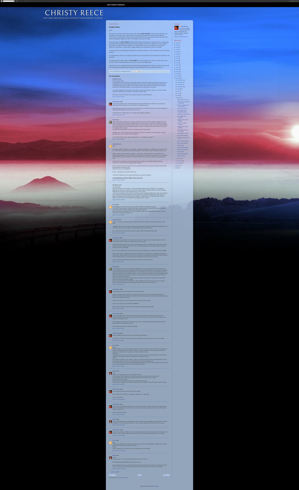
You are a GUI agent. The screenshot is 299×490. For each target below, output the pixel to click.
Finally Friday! (180, 145)
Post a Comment (115, 472)
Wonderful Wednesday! (183, 141)
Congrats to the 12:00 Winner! (182, 120)
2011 (177, 76)
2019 (177, 58)
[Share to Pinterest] (140, 71)
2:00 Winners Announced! (183, 114)
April (178, 97)
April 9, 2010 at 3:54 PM (118, 308)
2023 (177, 49)
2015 (177, 67)
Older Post (166, 475)
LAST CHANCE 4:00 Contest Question (182, 111)
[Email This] (134, 71)
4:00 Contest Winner (182, 108)
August (179, 89)
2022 (177, 52)
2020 (177, 56)
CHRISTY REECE (74, 13)
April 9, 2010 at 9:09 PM (118, 384)
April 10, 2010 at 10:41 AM (119, 435)
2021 (177, 54)
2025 (177, 45)
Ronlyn (114, 119)
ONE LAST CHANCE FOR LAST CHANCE (183, 106)
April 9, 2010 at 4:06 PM (118, 340)
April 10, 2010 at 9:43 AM (119, 425)
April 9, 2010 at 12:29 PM (119, 233)
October (179, 84)
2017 (177, 63)
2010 (177, 78)
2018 (177, 60)
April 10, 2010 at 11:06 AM (119, 450)
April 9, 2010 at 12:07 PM (119, 199)
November (180, 82)
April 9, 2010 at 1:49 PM (118, 284)
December (180, 80)
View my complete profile (180, 36)
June (178, 93)
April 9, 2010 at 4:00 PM (118, 328)
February (179, 161)
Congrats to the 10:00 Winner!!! (182, 127)
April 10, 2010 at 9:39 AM (119, 414)
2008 (177, 168)
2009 (177, 165)
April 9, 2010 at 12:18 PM (118, 215)
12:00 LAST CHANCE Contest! (182, 123)
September (180, 86)
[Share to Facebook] (138, 71)
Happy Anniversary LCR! (183, 99)
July (178, 91)
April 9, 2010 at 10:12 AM (118, 96)
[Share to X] (137, 71)
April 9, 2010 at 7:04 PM (118, 366)
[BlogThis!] (135, 71)
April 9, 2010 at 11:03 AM (118, 139)
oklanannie (115, 144)
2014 (177, 69)
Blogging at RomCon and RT (183, 138)
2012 (177, 74)
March (179, 158)
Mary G (114, 371)
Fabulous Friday (181, 156)
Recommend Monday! (182, 135)
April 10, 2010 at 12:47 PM (119, 468)
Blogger (156, 486)
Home (139, 475)
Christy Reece (116, 101)
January (179, 163)
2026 (177, 43)
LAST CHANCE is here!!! (182, 133)
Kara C (114, 204)
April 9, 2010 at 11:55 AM (118, 180)
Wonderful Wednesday (182, 147)
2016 (177, 65)
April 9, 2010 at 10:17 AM (118, 115)
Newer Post (112, 475)
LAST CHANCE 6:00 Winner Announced (183, 102)
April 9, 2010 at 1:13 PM (118, 261)
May (178, 95)
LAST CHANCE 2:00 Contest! (181, 117)
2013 (177, 71)
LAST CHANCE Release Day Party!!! (182, 130)
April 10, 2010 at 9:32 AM (118, 399)
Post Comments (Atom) (121, 477)
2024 (177, 47)
